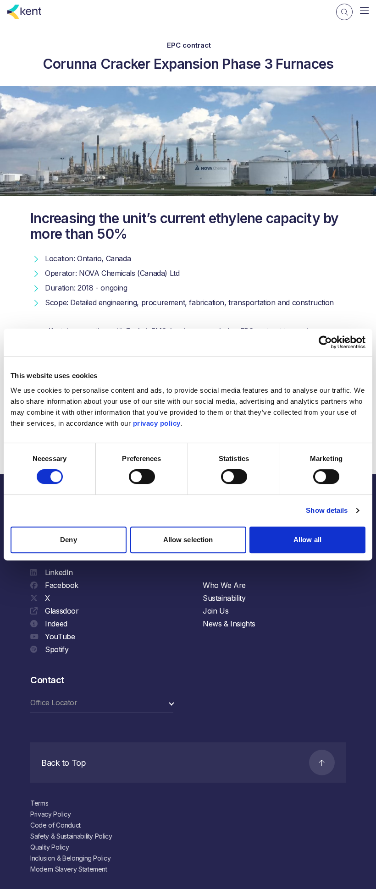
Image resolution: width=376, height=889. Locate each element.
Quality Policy (49, 847)
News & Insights (229, 623)
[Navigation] (364, 11)
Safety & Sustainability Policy (71, 836)
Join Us (215, 610)
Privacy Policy (50, 814)
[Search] (344, 12)
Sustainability (224, 598)
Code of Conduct (55, 825)
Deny (68, 539)
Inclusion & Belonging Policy (70, 858)
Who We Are (224, 585)
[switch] (142, 476)
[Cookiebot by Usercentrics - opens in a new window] (325, 342)
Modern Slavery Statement (68, 869)
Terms (39, 803)
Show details (327, 510)
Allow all (307, 539)
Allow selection (188, 539)
